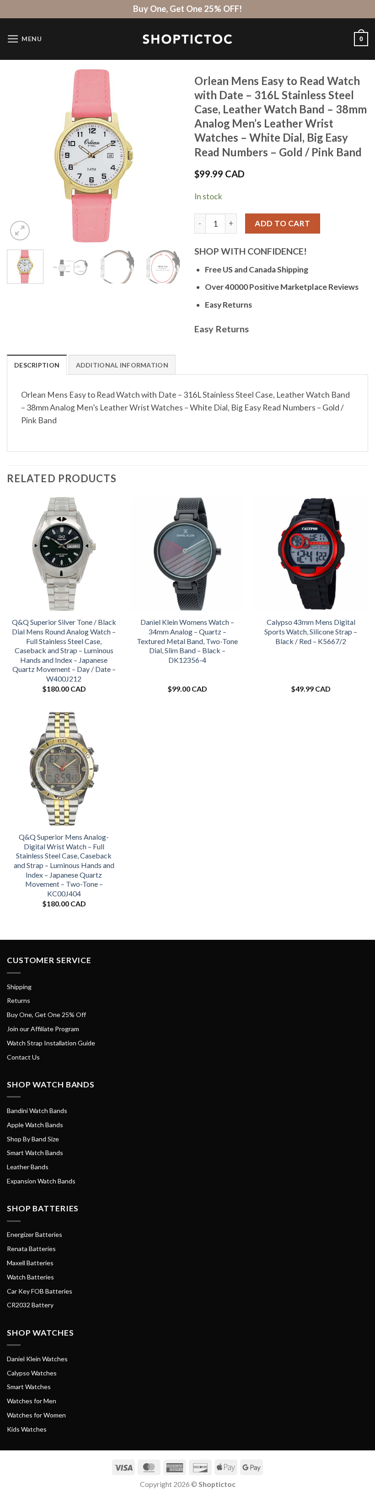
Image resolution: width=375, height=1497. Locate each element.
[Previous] (22, 156)
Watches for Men (31, 1401)
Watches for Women (36, 1415)
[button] (24, 39)
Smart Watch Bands (35, 1152)
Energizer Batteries (34, 1234)
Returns (18, 1000)
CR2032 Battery (30, 1305)
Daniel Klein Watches (37, 1359)
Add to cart (283, 223)
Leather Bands (27, 1167)
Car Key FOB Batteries (39, 1291)
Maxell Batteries (30, 1263)
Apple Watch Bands (35, 1125)
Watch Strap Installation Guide (51, 1043)
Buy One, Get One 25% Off (46, 1014)
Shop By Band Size (33, 1139)
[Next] (165, 156)
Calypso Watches (32, 1373)
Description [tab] (36, 365)
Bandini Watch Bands (37, 1110)
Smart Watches (29, 1386)
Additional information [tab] (122, 365)
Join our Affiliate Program (43, 1029)
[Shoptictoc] (187, 39)
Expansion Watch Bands (41, 1181)
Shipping (19, 987)
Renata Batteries (31, 1248)
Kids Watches (27, 1429)
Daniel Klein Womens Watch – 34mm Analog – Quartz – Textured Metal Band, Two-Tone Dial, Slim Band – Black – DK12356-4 (187, 641)
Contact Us (23, 1057)
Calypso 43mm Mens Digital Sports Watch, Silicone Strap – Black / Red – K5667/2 (310, 631)
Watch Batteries (30, 1277)
